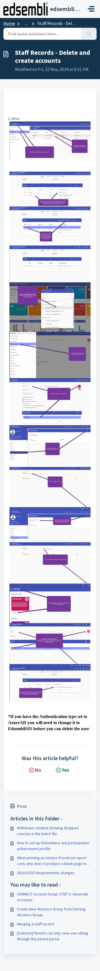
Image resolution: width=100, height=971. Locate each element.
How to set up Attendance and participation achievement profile (53, 845)
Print (22, 806)
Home (9, 23)
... (26, 23)
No (38, 770)
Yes (65, 770)
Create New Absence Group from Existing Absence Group (51, 912)
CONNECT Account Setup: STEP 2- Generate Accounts (52, 897)
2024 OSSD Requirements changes (45, 872)
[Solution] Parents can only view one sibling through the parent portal (52, 936)
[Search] (89, 34)
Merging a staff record (35, 923)
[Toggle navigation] (91, 9)
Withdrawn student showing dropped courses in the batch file (48, 830)
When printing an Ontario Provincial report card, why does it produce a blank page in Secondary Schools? (51, 861)
